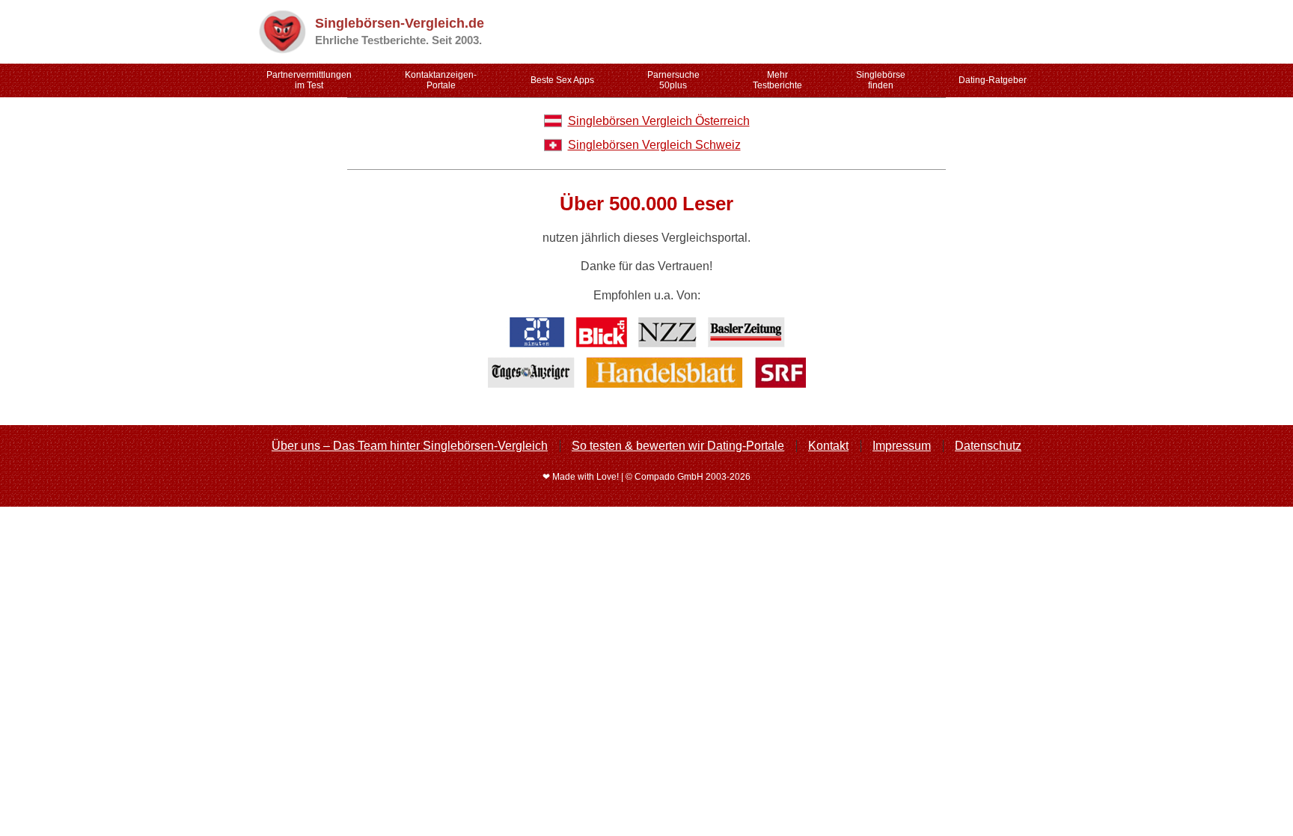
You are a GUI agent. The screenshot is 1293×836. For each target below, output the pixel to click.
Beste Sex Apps (562, 80)
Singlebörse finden (880, 80)
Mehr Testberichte (777, 80)
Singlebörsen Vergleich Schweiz (654, 144)
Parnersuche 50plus (673, 80)
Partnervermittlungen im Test (309, 80)
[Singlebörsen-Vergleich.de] (281, 31)
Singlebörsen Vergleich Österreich (659, 121)
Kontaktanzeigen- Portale (441, 80)
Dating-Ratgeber (993, 80)
